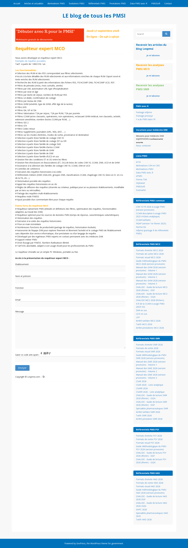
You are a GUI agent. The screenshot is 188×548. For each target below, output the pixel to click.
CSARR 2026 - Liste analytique (150, 391)
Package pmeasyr (144, 115)
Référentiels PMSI (96, 3)
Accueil (17, 3)
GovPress (80, 543)
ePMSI (139, 176)
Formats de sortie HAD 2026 (149, 482)
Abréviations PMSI (56, 3)
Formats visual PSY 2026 (148, 442)
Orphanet (140, 183)
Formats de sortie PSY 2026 (149, 439)
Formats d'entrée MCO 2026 (149, 250)
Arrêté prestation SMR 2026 (149, 418)
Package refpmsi (144, 112)
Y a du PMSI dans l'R (145, 119)
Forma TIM (141, 179)
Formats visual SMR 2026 (148, 351)
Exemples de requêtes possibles (30, 61)
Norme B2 (141, 227)
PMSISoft (155, 3)
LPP (138, 317)
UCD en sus (141, 313)
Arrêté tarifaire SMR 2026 (148, 412)
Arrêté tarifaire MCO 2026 (148, 320)
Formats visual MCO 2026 (148, 257)
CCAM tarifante (143, 220)
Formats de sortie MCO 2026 (150, 253)
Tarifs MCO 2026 (144, 324)
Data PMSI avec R (138, 3)
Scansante (141, 190)
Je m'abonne (153, 55)
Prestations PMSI (117, 3)
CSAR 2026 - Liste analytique (149, 384)
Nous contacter (143, 145)
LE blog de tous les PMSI (94, 15)
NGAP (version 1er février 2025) (151, 223)
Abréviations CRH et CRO (148, 165)
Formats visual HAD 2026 (148, 486)
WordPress (95, 543)
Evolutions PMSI (76, 3)
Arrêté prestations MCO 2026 (150, 327)
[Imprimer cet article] (43, 376)
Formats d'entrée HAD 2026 (149, 479)
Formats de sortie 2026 (147, 348)
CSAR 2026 (141, 381)
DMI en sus (141, 310)
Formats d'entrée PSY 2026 (149, 435)
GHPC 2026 (141, 509)
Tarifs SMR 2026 (144, 415)
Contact (168, 3)
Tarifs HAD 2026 (144, 519)
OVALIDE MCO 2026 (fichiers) (150, 300)
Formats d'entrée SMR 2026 (149, 344)
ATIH (138, 162)
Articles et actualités (33, 3)
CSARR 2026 (142, 388)
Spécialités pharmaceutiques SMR (152, 408)
